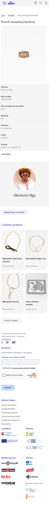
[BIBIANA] (37, 476)
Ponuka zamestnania (8, 405)
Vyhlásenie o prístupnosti (10, 420)
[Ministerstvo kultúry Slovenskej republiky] (12, 434)
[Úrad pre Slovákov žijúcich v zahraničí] (37, 490)
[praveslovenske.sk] (12, 463)
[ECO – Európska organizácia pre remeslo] (37, 441)
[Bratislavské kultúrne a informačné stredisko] (37, 496)
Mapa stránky (6, 423)
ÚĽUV (3, 15)
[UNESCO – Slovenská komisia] (37, 463)
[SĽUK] (37, 470)
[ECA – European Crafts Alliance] (37, 434)
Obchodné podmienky (9, 412)
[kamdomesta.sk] (12, 470)
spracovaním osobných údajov (24, 368)
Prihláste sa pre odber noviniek (13, 357)
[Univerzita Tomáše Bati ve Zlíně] (37, 483)
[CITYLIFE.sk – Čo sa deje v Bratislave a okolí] (12, 483)
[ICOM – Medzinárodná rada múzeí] (37, 447)
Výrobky (11, 15)
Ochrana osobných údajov (10, 416)
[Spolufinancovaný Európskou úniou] (12, 441)
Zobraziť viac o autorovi (14, 212)
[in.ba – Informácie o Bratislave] (12, 476)
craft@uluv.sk (6, 339)
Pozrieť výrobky (11, 320)
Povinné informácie (8, 408)
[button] (46, 3)
